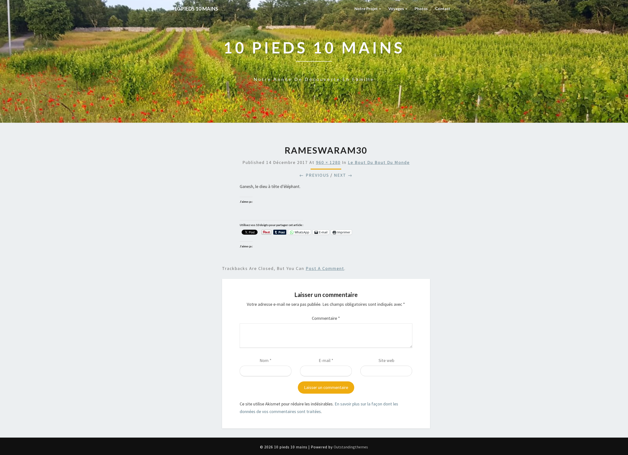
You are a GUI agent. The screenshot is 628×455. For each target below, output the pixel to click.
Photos (421, 8)
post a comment (325, 268)
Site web (386, 360)
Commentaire (326, 318)
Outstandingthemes (351, 446)
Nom (266, 360)
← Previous (314, 175)
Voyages (396, 8)
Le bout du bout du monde (379, 162)
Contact (442, 8)
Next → (343, 175)
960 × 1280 (328, 162)
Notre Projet (366, 8)
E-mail (326, 360)
